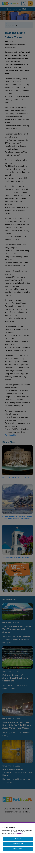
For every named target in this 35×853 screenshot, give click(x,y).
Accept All (18, 838)
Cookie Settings (18, 848)
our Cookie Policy (18, 833)
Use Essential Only (18, 843)
